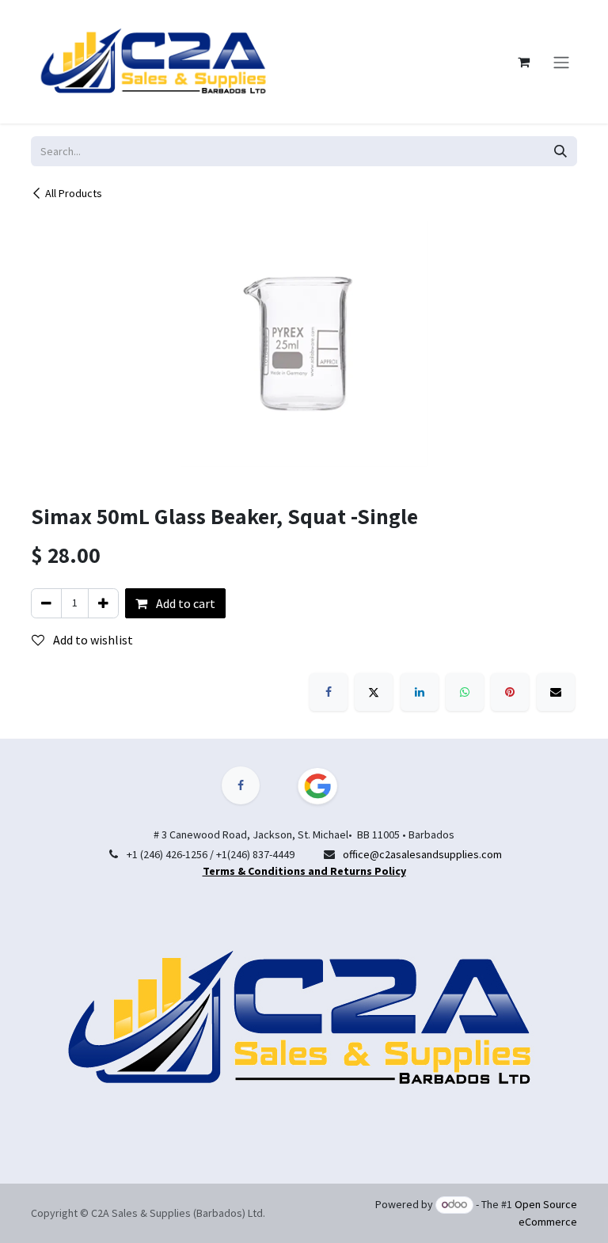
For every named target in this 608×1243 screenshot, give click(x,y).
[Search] (560, 151)
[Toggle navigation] (561, 61)
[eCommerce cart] (523, 62)
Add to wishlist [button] (92, 640)
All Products (73, 193)
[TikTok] (327, 786)
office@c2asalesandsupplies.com (422, 854)
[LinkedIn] (420, 692)
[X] (374, 692)
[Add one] (103, 603)
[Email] (556, 692)
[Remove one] (46, 603)
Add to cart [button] (184, 603)
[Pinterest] (510, 692)
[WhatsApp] (465, 692)
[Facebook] (329, 692)
